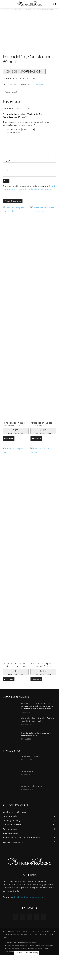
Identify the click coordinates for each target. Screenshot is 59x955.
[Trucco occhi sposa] (11, 760)
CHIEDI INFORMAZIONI (24, 71)
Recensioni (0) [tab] (11, 92)
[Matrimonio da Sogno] (29, 3)
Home (5, 9)
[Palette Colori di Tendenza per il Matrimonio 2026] (11, 737)
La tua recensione (12, 132)
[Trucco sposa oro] (11, 775)
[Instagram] (36, 917)
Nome (6, 161)
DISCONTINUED (17, 9)
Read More (8, 438)
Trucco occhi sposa (30, 756)
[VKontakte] (43, 917)
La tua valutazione (12, 129)
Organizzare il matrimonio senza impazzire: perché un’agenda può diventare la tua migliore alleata (37, 706)
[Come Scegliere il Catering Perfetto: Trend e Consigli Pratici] (11, 722)
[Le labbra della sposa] (11, 790)
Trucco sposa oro (29, 771)
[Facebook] (22, 917)
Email (6, 170)
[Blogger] (15, 917)
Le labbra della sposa (31, 786)
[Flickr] (29, 917)
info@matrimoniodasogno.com (29, 897)
